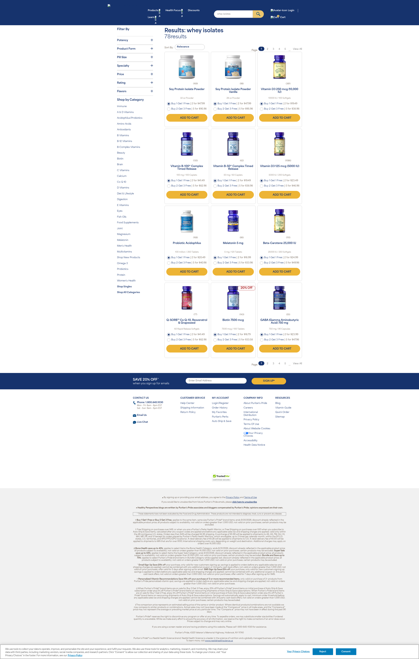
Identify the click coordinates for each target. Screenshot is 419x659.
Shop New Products (128, 257)
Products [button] (153, 10)
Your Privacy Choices (253, 434)
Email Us (142, 415)
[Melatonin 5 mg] (233, 221)
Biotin (120, 159)
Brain (120, 164)
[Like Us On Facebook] (201, 455)
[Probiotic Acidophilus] (186, 221)
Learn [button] (151, 17)
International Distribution (251, 414)
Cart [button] (281, 17)
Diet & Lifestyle (125, 194)
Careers (248, 408)
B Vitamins (123, 135)
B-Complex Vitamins (128, 147)
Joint (120, 228)
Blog (277, 403)
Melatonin (122, 240)
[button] (196, 479)
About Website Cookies (257, 428)
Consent (346, 651)
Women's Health (126, 281)
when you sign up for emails (151, 381)
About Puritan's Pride (255, 403)
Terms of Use (250, 498)
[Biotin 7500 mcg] (233, 298)
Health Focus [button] (173, 10)
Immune (122, 106)
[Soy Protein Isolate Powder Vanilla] (233, 67)
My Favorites (219, 412)
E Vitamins (123, 205)
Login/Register (220, 403)
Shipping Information (192, 408)
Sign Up (269, 380)
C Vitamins (123, 170)
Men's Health (124, 246)
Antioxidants (124, 130)
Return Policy (188, 412)
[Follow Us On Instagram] (209, 455)
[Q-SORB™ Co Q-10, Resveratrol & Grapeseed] (186, 298)
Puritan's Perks (220, 417)
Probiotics (122, 269)
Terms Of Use (251, 424)
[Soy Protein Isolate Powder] (186, 67)
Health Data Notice (254, 445)
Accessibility (250, 440)
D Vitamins (123, 188)
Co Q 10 (121, 182)
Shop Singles (124, 287)
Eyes (119, 211)
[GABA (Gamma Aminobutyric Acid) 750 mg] (279, 298)
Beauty (121, 153)
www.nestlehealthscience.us (219, 641)
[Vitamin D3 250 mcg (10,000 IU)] (279, 67)
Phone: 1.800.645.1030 (150, 402)
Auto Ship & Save (221, 421)
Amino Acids (124, 124)
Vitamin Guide (283, 408)
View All (297, 49)
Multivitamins (124, 252)
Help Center (187, 403)
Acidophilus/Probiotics (129, 118)
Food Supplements (128, 223)
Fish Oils (121, 217)
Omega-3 (122, 263)
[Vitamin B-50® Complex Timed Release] (233, 144)
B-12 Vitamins (124, 141)
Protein (121, 275)
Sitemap (280, 417)
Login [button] (291, 10)
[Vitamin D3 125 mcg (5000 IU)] (279, 144)
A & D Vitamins (125, 112)
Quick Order (282, 412)
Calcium (122, 176)
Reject (322, 651)
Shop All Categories (128, 292)
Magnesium (123, 234)
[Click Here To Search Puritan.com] (258, 14)
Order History (220, 408)
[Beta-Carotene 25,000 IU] (279, 221)
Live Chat (142, 422)
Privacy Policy (251, 419)
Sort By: (168, 47)
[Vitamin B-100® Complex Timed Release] (186, 144)
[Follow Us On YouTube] (216, 455)
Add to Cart (189, 118)
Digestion (122, 199)
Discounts (194, 10)
